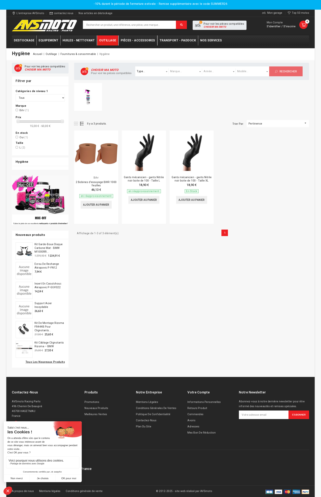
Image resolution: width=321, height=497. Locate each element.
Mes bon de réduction (201, 432)
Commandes (195, 414)
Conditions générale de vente (84, 491)
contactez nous (64, 13)
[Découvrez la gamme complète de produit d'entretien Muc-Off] (40, 200)
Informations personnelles (204, 401)
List (82, 123)
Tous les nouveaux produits (45, 362)
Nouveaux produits (96, 408)
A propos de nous (23, 491)
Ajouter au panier (96, 204)
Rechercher (288, 71)
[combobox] (152, 71)
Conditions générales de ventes (156, 408)
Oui (24, 137)
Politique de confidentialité (153, 414)
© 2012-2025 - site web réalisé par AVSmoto (184, 491)
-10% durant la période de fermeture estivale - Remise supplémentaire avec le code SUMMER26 (160, 4)
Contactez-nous (25, 392)
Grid (76, 123)
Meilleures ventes (96, 414)
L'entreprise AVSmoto (30, 13)
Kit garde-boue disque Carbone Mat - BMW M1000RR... (49, 248)
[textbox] (152, 71)
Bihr (24, 110)
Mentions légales (147, 401)
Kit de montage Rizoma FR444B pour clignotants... (49, 326)
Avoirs (191, 420)
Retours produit (197, 408)
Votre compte (198, 392)
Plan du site (143, 426)
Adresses (193, 426)
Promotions (92, 401)
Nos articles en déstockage (95, 13)
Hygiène (22, 162)
